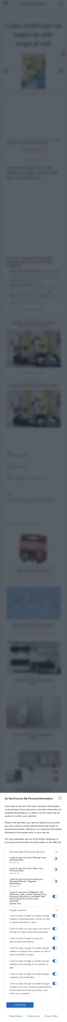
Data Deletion (16, 1016)
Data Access (33, 1016)
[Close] (61, 799)
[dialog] (33, 907)
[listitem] (33, 851)
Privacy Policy (51, 1016)
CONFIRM (20, 1005)
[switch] (55, 858)
